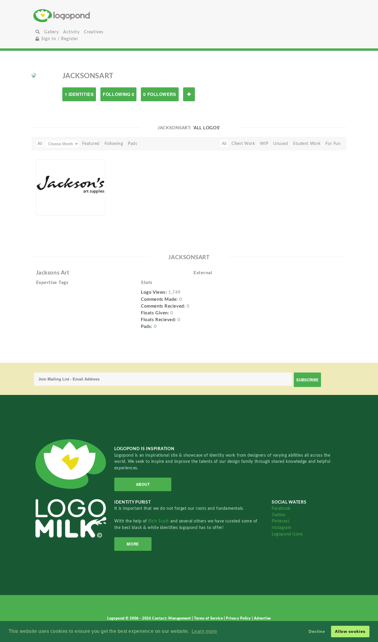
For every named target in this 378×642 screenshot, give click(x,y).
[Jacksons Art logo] (71, 187)
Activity (71, 32)
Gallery (51, 32)
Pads (132, 143)
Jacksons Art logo (57, 202)
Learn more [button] (204, 631)
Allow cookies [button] (350, 631)
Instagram (281, 527)
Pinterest (280, 521)
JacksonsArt (57, 209)
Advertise (262, 618)
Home (85, 15)
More (133, 544)
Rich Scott (159, 521)
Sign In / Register (59, 39)
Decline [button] (317, 631)
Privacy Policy (239, 618)
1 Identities (79, 94)
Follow (189, 94)
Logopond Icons (287, 534)
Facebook (281, 508)
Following (114, 143)
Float (93, 205)
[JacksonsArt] (34, 75)
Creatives (93, 32)
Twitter (279, 515)
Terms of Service (209, 618)
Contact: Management (172, 618)
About (143, 484)
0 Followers (159, 94)
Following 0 (118, 94)
